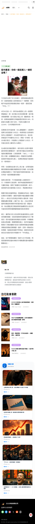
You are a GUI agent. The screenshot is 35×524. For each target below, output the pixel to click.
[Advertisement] (17, 33)
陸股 (7, 14)
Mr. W (7, 270)
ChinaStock (16, 298)
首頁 (2, 14)
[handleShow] (33, 7)
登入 (13, 8)
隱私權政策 (4, 519)
